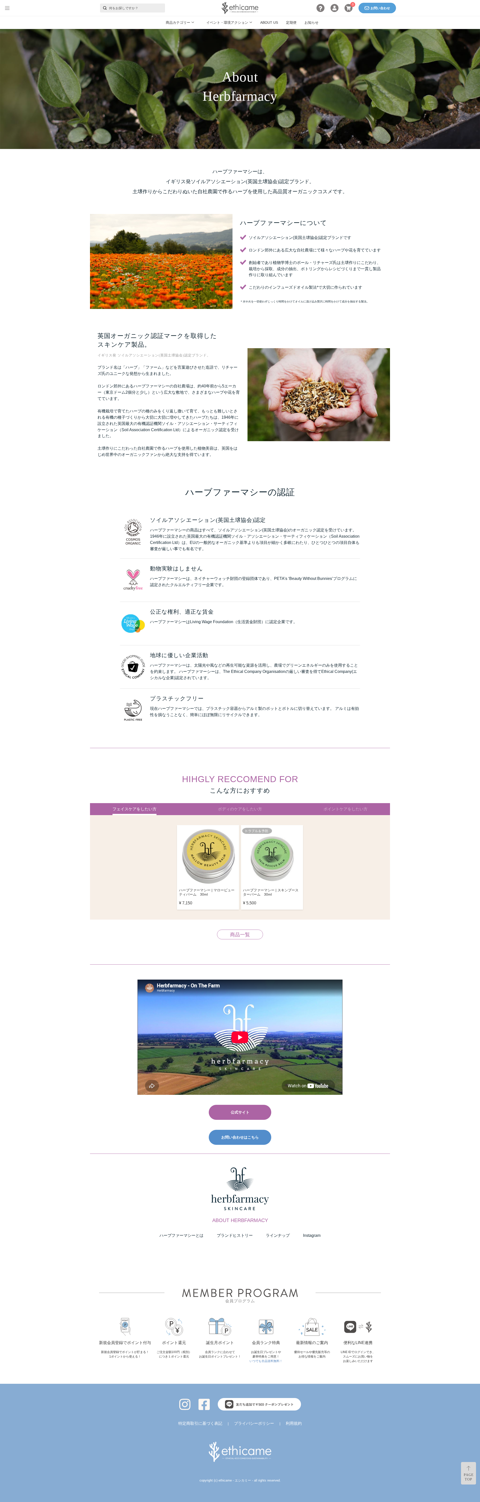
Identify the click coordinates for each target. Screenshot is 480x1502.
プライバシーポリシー (254, 1423)
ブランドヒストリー (235, 1235)
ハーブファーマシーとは (182, 1235)
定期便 (291, 22)
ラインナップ (278, 1235)
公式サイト (240, 1112)
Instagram (311, 1235)
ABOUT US (269, 22)
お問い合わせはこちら (240, 1137)
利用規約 (294, 1423)
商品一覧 (240, 934)
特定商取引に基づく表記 (200, 1423)
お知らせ (311, 22)
